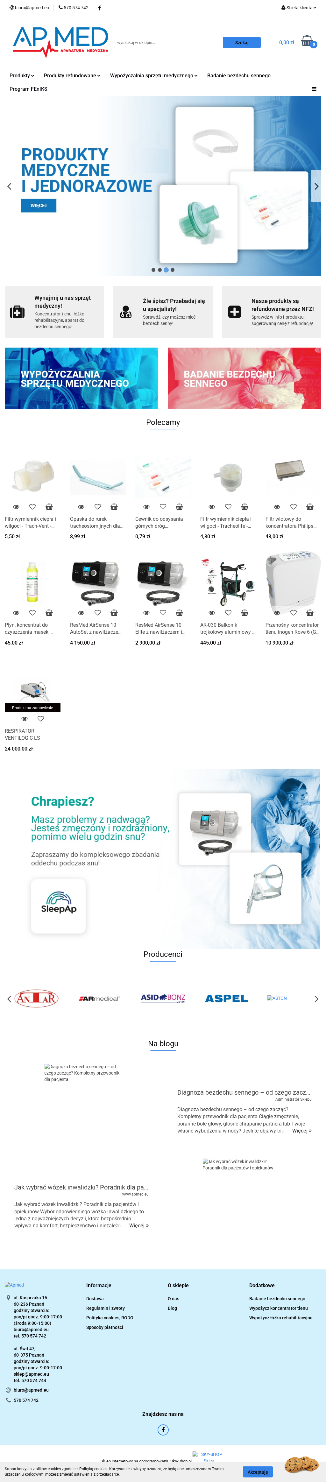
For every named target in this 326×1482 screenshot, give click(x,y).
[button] (98, 1285)
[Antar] (36, 998)
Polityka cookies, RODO (109, 1317)
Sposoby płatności (104, 1327)
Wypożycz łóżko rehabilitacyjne (281, 1317)
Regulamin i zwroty (105, 1308)
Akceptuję (258, 1471)
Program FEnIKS (28, 89)
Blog (172, 1308)
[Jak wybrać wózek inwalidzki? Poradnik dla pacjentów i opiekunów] (242, 1206)
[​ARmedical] (99, 998)
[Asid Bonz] (163, 998)
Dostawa (95, 1298)
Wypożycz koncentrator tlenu (278, 1308)
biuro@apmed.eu (31, 1390)
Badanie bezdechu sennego (239, 76)
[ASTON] (289, 998)
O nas (173, 1298)
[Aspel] (226, 998)
